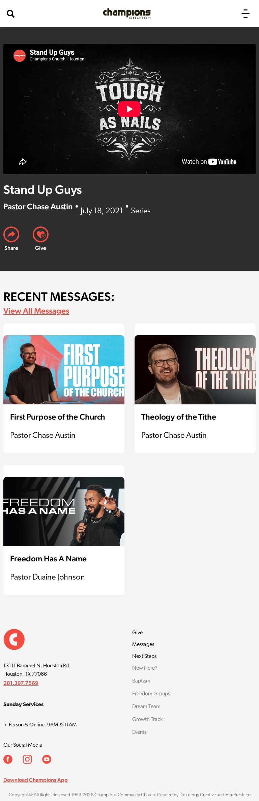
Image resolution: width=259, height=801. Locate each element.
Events (139, 732)
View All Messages (36, 311)
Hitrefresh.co (238, 795)
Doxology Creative (197, 795)
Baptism (141, 681)
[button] (245, 13)
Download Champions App (35, 780)
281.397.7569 (20, 683)
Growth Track (147, 719)
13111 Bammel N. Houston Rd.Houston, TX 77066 (36, 670)
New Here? (144, 668)
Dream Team (146, 707)
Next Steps (144, 656)
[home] (127, 13)
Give (137, 633)
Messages (143, 644)
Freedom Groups (151, 694)
